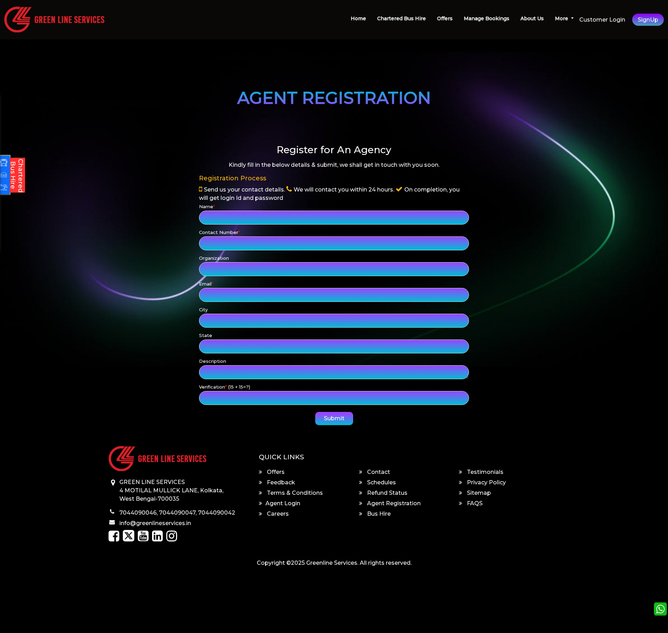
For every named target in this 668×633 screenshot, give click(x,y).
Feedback (280, 482)
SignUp (648, 19)
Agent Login (282, 503)
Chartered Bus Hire (401, 18)
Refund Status (386, 493)
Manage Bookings (486, 18)
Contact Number (219, 232)
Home (358, 18)
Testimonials (484, 472)
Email (206, 284)
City (203, 309)
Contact (378, 472)
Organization (214, 258)
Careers (277, 513)
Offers (445, 18)
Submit (334, 418)
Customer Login (602, 19)
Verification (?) (224, 387)
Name (207, 206)
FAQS (474, 503)
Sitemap (478, 493)
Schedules (381, 482)
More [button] (562, 18)
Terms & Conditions (294, 493)
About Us (532, 18)
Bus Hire (378, 513)
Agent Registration (393, 503)
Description (212, 361)
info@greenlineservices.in (155, 523)
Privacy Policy (486, 482)
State (205, 335)
